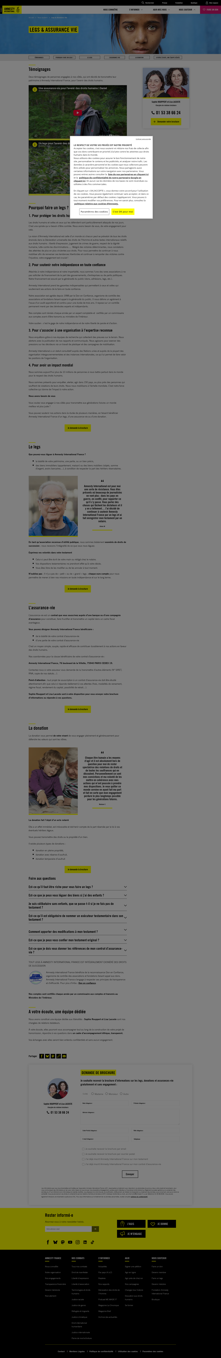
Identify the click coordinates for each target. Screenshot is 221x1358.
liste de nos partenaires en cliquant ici (128, 174)
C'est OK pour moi (123, 211)
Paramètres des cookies (94, 211)
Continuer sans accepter (143, 139)
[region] (111, 177)
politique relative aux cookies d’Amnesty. (96, 203)
